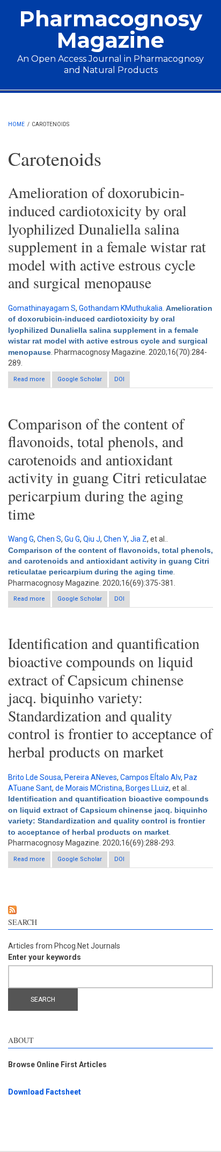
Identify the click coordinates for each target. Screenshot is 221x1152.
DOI (119, 379)
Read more (31, 382)
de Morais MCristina (88, 788)
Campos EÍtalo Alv (150, 777)
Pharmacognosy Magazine (110, 29)
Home (16, 124)
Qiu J (91, 539)
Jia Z (138, 539)
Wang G (21, 539)
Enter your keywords (44, 957)
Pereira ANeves (90, 777)
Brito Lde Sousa (34, 777)
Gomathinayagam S (42, 308)
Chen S (49, 539)
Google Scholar (79, 379)
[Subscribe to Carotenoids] (110, 910)
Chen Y (115, 539)
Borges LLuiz (147, 788)
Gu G (72, 539)
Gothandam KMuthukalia (121, 308)
